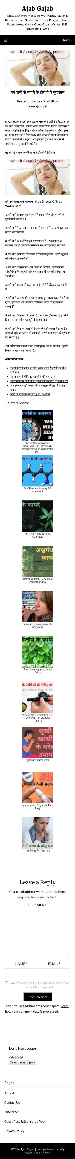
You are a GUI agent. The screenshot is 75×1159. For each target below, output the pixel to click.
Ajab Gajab (37, 9)
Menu (67, 40)
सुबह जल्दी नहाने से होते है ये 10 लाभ (36, 152)
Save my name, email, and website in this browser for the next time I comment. (39, 985)
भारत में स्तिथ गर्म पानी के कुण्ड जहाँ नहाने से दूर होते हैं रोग (39, 381)
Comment (37, 905)
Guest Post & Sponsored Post (24, 1121)
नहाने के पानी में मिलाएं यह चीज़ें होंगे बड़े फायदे (33, 376)
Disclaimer (11, 1112)
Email (54, 963)
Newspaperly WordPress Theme (45, 1150)
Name (21, 963)
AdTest (9, 1093)
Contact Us (12, 1102)
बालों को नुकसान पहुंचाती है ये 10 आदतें (30, 394)
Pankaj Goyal (37, 106)
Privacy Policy (14, 1131)
